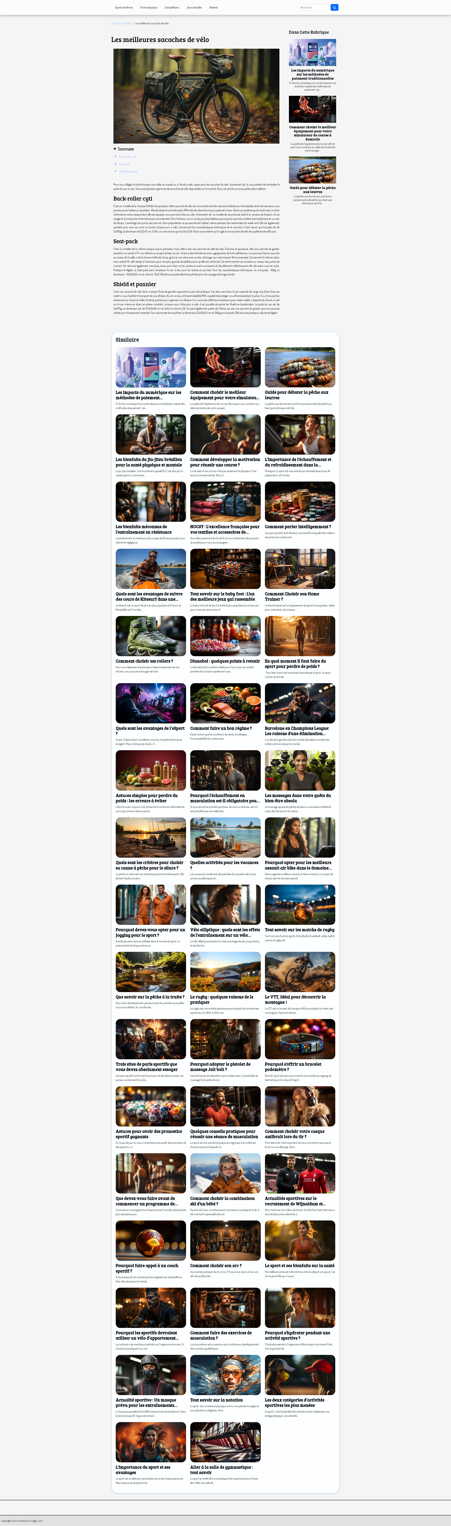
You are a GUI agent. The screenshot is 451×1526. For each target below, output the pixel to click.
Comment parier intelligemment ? (298, 526)
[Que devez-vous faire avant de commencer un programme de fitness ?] (151, 1173)
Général (213, 7)
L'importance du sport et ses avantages (143, 1469)
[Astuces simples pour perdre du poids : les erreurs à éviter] (151, 770)
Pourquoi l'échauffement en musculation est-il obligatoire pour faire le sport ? (224, 800)
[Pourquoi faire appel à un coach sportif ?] (151, 1240)
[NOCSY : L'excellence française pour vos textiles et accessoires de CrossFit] (225, 501)
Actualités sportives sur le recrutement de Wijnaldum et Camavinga (294, 1203)
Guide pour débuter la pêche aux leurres (313, 189)
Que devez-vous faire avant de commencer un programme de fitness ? (145, 1203)
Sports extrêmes (124, 7)
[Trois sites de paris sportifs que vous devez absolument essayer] (151, 1039)
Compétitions (172, 7)
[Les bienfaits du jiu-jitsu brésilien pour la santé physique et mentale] (151, 434)
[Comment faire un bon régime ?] (225, 703)
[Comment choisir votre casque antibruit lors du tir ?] (300, 1106)
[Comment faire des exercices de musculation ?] (225, 1307)
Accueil (115, 23)
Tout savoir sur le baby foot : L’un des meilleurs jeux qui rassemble (222, 596)
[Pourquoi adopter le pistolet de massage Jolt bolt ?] (225, 1039)
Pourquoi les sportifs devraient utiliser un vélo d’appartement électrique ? (146, 1338)
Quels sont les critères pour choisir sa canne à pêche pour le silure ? (149, 865)
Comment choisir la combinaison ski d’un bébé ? (222, 1200)
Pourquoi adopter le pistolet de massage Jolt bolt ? (220, 1066)
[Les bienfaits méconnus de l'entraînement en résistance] (151, 501)
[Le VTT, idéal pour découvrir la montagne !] (300, 971)
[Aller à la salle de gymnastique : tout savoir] (225, 1441)
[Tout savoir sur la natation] (225, 1374)
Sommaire (126, 149)
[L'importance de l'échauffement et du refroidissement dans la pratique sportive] (300, 434)
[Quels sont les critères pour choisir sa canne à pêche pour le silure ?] (151, 837)
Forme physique (148, 7)
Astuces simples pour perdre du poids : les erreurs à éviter (147, 797)
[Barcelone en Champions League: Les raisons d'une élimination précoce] (300, 703)
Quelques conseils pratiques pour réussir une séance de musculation (224, 1133)
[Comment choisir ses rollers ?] (151, 635)
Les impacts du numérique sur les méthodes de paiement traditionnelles (312, 74)
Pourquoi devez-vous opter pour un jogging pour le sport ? (150, 932)
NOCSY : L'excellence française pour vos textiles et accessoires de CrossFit (225, 532)
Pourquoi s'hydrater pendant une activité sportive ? (297, 1335)
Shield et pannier (128, 171)
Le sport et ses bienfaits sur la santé (300, 1265)
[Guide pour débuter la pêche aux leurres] (312, 169)
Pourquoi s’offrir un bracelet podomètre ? (293, 1066)
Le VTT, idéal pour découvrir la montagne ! (295, 999)
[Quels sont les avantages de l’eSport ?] (151, 703)
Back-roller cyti (127, 156)
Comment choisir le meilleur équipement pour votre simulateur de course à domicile (312, 133)
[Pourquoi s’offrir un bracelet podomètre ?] (300, 1039)
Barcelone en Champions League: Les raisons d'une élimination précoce (297, 733)
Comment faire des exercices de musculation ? (221, 1335)
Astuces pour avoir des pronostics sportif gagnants (149, 1133)
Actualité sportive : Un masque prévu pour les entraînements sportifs (146, 1405)
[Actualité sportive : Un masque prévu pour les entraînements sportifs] (151, 1374)
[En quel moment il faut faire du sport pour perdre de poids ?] (300, 635)
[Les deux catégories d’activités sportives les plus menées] (300, 1374)
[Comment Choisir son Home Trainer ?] (300, 568)
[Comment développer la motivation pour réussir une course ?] (225, 434)
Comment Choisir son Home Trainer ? (292, 596)
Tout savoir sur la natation (216, 1400)
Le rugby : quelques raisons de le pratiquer (221, 999)
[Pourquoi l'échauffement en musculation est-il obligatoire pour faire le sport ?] (225, 770)
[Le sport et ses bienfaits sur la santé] (300, 1240)
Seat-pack (125, 164)
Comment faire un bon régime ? (221, 728)
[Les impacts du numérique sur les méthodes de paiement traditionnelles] (312, 52)
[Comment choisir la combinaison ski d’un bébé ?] (225, 1173)
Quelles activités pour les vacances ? (224, 865)
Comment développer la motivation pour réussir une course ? (225, 461)
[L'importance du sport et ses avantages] (151, 1441)
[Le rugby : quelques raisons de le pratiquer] (225, 971)
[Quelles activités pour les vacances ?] (225, 837)
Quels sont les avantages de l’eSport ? (150, 730)
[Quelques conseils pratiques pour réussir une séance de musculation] (225, 1106)
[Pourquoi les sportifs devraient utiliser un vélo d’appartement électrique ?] (151, 1307)
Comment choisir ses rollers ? (144, 661)
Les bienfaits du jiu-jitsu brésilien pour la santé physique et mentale (149, 461)
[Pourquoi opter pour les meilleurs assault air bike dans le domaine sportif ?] (300, 837)
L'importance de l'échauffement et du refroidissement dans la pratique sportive (298, 464)
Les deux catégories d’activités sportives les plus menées (294, 1402)
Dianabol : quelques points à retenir (225, 661)
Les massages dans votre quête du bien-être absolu (298, 797)
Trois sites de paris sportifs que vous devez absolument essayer (147, 1066)
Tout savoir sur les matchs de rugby (300, 929)
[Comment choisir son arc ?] (225, 1240)
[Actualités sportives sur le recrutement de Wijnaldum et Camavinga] (300, 1173)
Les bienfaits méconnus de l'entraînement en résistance (144, 529)
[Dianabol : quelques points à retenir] (225, 635)
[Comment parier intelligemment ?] (300, 501)
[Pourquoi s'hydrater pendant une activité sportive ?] (300, 1307)
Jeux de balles (194, 7)
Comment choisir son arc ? (216, 1265)
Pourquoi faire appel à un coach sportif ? (147, 1268)
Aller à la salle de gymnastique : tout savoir (221, 1469)
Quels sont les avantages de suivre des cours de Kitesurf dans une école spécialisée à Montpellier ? (149, 599)
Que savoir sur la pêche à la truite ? (150, 997)
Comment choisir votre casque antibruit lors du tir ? (295, 1133)
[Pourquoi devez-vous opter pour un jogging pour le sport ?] (151, 904)
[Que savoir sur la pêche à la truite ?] (151, 971)
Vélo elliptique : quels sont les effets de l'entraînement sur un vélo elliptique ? (225, 935)
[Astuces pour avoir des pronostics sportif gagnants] (151, 1106)
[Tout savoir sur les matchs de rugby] (300, 904)
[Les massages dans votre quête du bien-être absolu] (300, 770)
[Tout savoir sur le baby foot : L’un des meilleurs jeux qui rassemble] (225, 568)
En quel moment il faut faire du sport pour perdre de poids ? (295, 663)
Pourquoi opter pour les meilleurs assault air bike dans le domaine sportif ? (298, 867)
